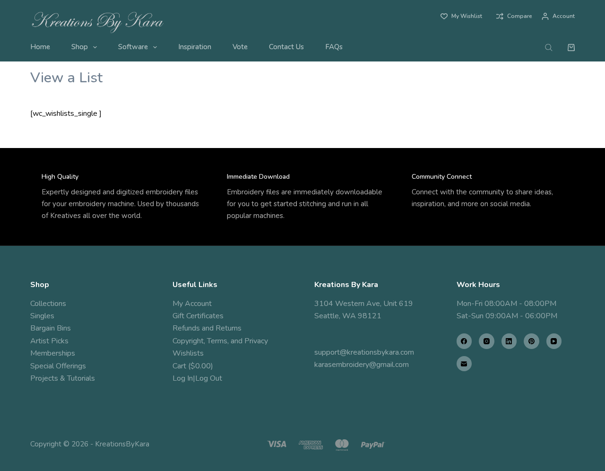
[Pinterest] (531, 341)
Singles (42, 316)
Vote (240, 47)
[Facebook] (464, 341)
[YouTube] (554, 341)
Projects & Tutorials (62, 378)
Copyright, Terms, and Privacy (220, 341)
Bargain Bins (50, 328)
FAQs (334, 47)
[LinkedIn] (509, 341)
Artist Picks (49, 341)
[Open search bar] (548, 47)
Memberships (52, 353)
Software (133, 47)
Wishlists (188, 353)
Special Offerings (58, 366)
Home (40, 47)
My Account (192, 303)
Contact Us (286, 47)
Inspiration (194, 47)
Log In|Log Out (197, 378)
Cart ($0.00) (193, 366)
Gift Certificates (198, 316)
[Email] (464, 364)
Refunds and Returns (207, 328)
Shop (79, 47)
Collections (48, 303)
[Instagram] (486, 341)
